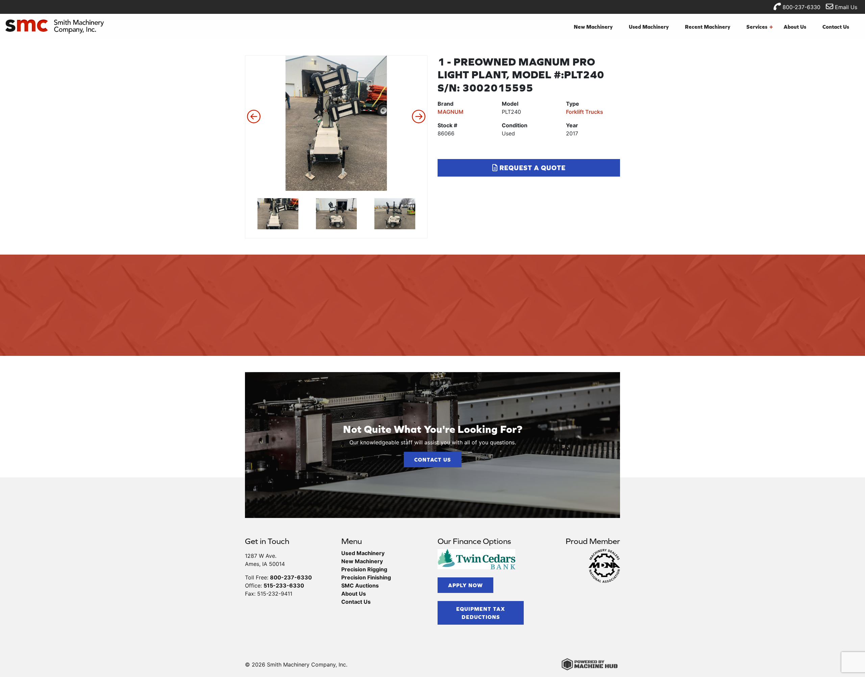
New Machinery (593, 27)
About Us (795, 27)
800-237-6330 (800, 7)
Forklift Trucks (584, 111)
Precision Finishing (366, 577)
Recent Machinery (707, 27)
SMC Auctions (360, 585)
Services (759, 27)
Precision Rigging (364, 569)
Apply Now (465, 585)
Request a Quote (532, 168)
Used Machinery (649, 27)
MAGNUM (451, 111)
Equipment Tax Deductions (480, 613)
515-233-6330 (284, 585)
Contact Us (835, 27)
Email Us (845, 7)
